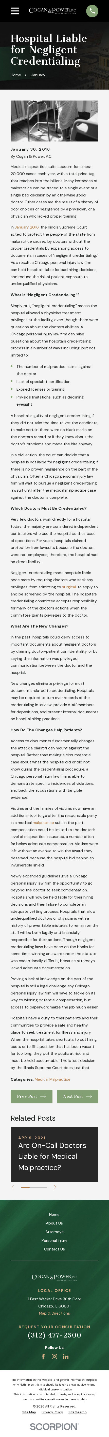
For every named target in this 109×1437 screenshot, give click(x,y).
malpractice (43, 822)
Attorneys (54, 1231)
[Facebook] (43, 1356)
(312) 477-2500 (54, 1335)
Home (54, 1214)
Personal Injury (54, 1240)
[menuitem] (29, 1412)
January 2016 (27, 227)
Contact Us (54, 1249)
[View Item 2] (34, 1187)
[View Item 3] (42, 1187)
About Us (54, 1223)
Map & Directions (54, 1313)
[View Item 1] (25, 1187)
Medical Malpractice (52, 1079)
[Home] (52, 11)
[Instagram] (54, 1356)
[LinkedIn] (66, 1356)
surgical (69, 587)
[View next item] (55, 1187)
